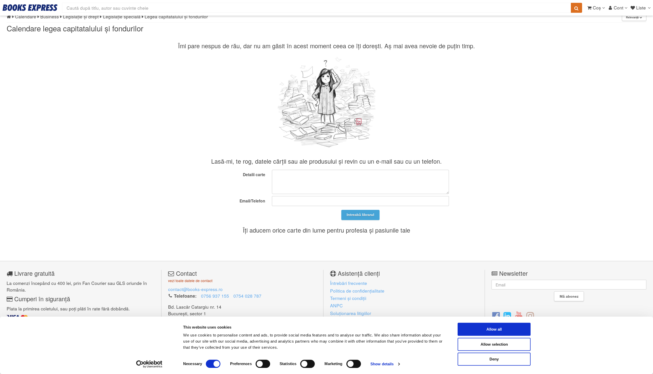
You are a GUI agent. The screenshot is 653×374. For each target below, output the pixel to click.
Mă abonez (569, 296)
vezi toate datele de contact (190, 280)
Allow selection (494, 344)
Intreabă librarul (360, 215)
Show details (382, 364)
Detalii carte (254, 174)
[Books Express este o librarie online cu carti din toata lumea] (30, 7)
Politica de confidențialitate (357, 290)
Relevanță (632, 17)
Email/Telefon (252, 201)
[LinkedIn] (507, 315)
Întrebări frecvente (348, 283)
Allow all (494, 329)
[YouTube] (518, 315)
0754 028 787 (247, 296)
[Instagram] (530, 315)
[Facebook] (496, 315)
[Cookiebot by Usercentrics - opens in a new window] (149, 364)
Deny (494, 359)
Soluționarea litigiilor (350, 313)
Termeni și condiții (348, 298)
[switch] (263, 364)
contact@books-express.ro (195, 289)
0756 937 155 (215, 296)
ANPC (336, 305)
